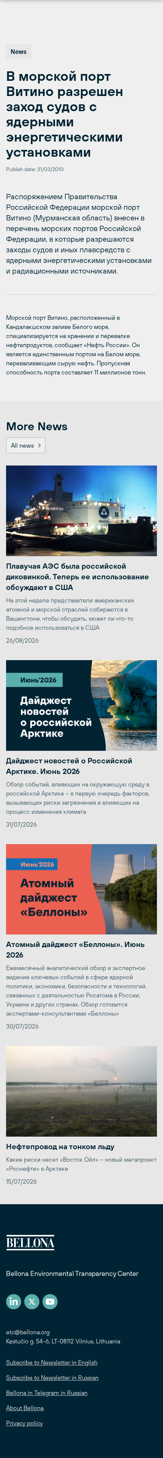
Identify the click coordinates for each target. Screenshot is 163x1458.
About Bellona (25, 1408)
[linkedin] (13, 1301)
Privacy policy (24, 1423)
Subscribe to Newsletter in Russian (52, 1377)
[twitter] (31, 1301)
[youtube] (50, 1301)
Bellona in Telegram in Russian (47, 1392)
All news (22, 445)
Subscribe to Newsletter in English (51, 1362)
